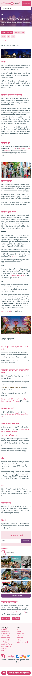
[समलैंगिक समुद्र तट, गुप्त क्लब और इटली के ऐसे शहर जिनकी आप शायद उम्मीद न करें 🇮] (16, 562)
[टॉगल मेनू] (1, 3)
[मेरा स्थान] (3, 673)
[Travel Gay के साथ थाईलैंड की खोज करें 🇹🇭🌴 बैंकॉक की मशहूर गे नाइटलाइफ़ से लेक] (6, 574)
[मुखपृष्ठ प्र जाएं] (6, 3)
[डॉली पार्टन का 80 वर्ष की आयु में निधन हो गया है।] (26, 562)
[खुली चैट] (19, 3)
